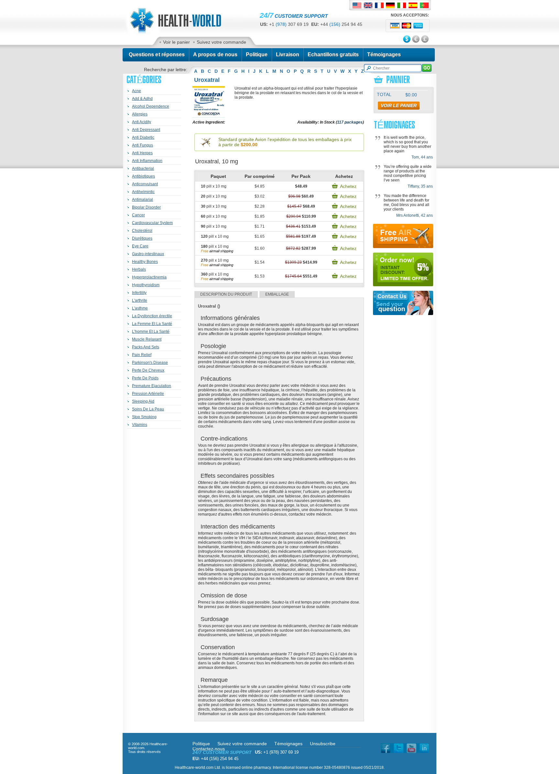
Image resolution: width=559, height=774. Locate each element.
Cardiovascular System (152, 223)
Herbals (139, 269)
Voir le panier (176, 42)
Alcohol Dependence (150, 106)
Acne (136, 91)
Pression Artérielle (148, 393)
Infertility (139, 292)
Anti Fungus (142, 145)
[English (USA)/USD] (356, 5)
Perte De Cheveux (148, 370)
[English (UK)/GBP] (368, 5)
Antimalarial (142, 199)
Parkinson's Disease (150, 362)
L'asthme (140, 308)
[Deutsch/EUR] (390, 5)
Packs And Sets (145, 347)
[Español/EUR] (413, 5)
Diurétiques (142, 238)
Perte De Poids (145, 378)
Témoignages (384, 54)
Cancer (138, 215)
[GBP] (425, 39)
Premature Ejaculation (151, 386)
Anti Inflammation (147, 160)
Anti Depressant (146, 129)
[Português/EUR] (424, 5)
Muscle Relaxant (146, 339)
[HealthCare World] (183, 33)
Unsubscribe (322, 743)
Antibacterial (143, 168)
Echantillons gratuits (333, 54)
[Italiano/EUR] (402, 5)
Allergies (140, 114)
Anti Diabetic (143, 137)
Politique (257, 54)
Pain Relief (141, 355)
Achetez (348, 186)
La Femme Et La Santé (152, 324)
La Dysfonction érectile (152, 316)
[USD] (407, 39)
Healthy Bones (145, 261)
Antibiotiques (143, 176)
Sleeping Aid (143, 401)
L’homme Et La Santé (151, 331)
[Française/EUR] (379, 5)
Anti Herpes (142, 153)
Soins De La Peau (148, 409)
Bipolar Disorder (146, 207)
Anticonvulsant (145, 184)
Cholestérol (142, 230)
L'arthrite (139, 300)
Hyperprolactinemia (149, 277)
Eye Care (140, 246)
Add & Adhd (142, 98)
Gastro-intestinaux (148, 254)
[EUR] (416, 39)
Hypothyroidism (145, 285)
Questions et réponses (157, 54)
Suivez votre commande (221, 42)
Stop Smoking (144, 417)
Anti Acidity (141, 122)
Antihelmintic (143, 192)
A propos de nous (215, 54)
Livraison (287, 54)
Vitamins (139, 424)
